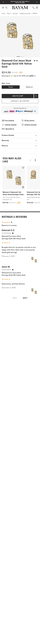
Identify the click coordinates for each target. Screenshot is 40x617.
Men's (9, 13)
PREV (15, 298)
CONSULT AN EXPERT (20, 101)
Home (3, 13)
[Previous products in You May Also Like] (31, 160)
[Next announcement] (37, 2)
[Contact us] (33, 7)
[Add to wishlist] (36, 96)
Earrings (15, 13)
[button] (20, 110)
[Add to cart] (23, 187)
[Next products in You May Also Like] (35, 160)
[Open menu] (3, 7)
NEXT (25, 298)
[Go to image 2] (21, 56)
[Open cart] (37, 7)
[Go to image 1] (18, 56)
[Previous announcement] (3, 2)
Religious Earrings (25, 13)
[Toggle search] (6, 7)
